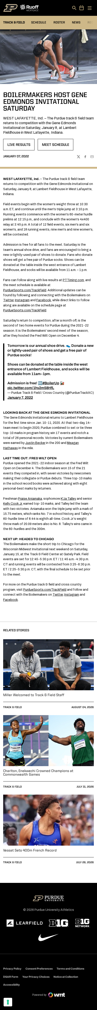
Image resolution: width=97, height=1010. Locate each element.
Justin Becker (35, 443)
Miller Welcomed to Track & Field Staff (33, 695)
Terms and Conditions (70, 968)
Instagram (22, 300)
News (76, 22)
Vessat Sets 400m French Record (30, 850)
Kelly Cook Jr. (13, 503)
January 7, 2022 (20, 397)
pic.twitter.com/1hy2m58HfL (30, 388)
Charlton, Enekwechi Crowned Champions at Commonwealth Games (38, 773)
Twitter (8, 300)
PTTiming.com (73, 280)
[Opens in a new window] (25, 923)
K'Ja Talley (68, 498)
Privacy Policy (12, 968)
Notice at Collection (65, 976)
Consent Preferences (39, 968)
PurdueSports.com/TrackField (24, 290)
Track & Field (12, 707)
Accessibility (11, 984)
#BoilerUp (50, 383)
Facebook (43, 300)
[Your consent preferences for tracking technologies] (8, 1002)
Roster (59, 22)
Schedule (38, 22)
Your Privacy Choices (36, 976)
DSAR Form (10, 976)
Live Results (21, 146)
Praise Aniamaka (30, 498)
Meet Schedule (57, 146)
